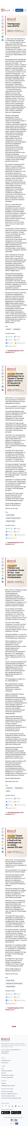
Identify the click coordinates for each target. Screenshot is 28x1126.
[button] (2, 16)
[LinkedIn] (19, 1106)
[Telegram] (15, 1106)
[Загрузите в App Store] (5, 1112)
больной (8, 329)
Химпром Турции (10, 521)
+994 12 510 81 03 (5, 1051)
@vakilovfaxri (14, 781)
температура (16, 329)
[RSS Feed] (22, 1106)
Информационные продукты (8, 1085)
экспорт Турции (10, 515)
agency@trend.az (5, 1053)
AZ (14, 1123)
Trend (19, 406)
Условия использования (7, 1091)
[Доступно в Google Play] (16, 1112)
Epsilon (8, 791)
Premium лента (4, 1062)
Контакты (3, 1073)
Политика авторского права (8, 1095)
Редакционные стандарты (7, 1075)
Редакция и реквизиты (6, 1070)
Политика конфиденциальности (9, 1093)
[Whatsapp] (2, 1106)
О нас (2, 1068)
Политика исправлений (7, 1077)
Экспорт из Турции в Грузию (13, 518)
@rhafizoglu (14, 508)
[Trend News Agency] (5, 1039)
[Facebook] (5, 1106)
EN (11, 1123)
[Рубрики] (25, 10)
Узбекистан (9, 788)
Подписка (3, 1083)
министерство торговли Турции (14, 983)
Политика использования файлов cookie (11, 1098)
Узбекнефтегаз (19, 788)
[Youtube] (12, 1106)
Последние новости (6, 1060)
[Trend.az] (5, 10)
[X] (9, 1106)
